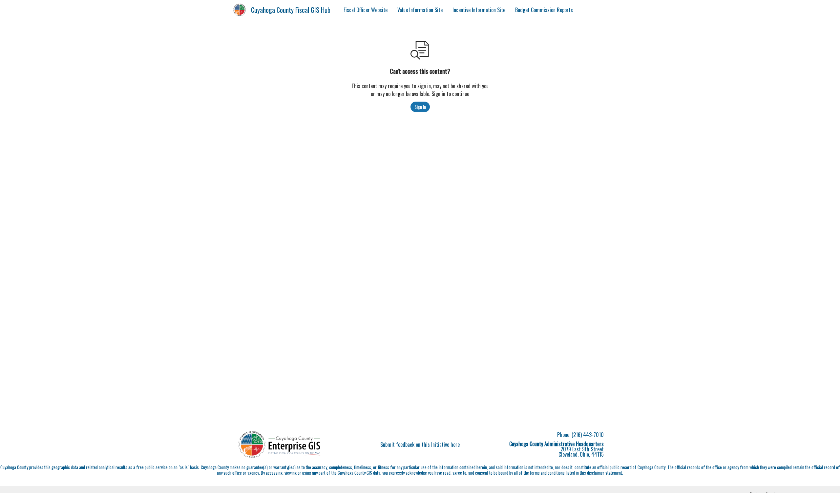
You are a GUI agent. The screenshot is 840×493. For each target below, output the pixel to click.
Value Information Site (420, 10)
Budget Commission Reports (544, 10)
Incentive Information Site (478, 10)
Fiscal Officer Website (366, 10)
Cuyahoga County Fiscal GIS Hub (290, 9)
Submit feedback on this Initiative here (420, 444)
